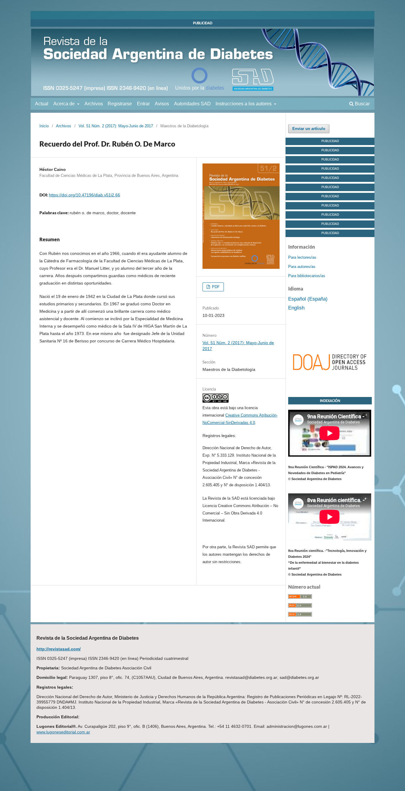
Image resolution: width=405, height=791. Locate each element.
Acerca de (64, 103)
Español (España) (308, 299)
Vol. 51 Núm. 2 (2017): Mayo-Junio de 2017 (116, 126)
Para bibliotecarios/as (306, 276)
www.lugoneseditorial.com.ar (63, 732)
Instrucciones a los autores (244, 103)
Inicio (44, 126)
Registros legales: (219, 435)
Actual (41, 103)
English (296, 308)
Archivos (93, 103)
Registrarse (120, 103)
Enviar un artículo (308, 128)
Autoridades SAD (192, 103)
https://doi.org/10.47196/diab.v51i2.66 (84, 195)
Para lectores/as (302, 257)
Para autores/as (301, 266)
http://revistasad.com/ (58, 649)
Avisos (162, 103)
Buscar (362, 103)
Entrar (143, 103)
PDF (215, 287)
